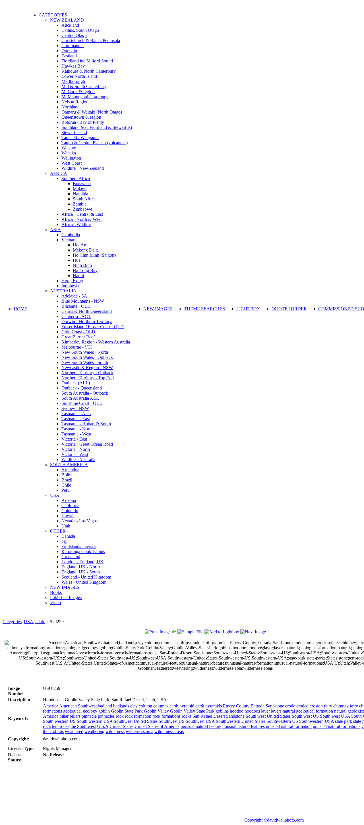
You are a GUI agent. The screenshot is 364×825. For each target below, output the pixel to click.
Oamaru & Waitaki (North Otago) (91, 112)
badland (105, 705)
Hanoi (78, 275)
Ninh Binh (82, 265)
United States (121, 726)
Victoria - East (74, 439)
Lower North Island (79, 76)
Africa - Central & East (82, 214)
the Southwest (83, 726)
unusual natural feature (201, 726)
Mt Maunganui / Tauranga (84, 96)
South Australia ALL (80, 398)
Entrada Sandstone (267, 705)
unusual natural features (243, 726)
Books (56, 592)
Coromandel (72, 45)
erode (290, 705)
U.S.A (102, 726)
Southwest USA (200, 721)
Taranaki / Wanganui (80, 137)
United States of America (157, 726)
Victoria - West (74, 454)
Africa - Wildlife (76, 224)
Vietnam (68, 239)
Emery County (236, 705)
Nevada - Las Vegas (79, 520)
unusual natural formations (336, 726)
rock (120, 716)
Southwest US (172, 721)
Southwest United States (136, 721)
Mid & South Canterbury (83, 86)
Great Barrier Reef (78, 336)
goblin (104, 711)
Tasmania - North (77, 428)
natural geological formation (308, 711)
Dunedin (69, 50)
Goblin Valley (156, 711)
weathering (94, 731)
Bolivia (68, 474)
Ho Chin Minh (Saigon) (94, 255)
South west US (305, 716)
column (145, 705)
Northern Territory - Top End (87, 377)
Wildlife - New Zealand (82, 168)
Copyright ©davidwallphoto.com (274, 820)
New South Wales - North (84, 352)
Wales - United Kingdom (83, 582)
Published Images (66, 597)
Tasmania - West (76, 434)
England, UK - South (80, 571)
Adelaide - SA (74, 296)
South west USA (335, 716)
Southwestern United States (240, 721)
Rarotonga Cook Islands (83, 551)
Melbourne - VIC (77, 347)
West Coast (71, 163)
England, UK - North (80, 566)
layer (265, 711)
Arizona (68, 500)
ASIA (55, 229)
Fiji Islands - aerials (78, 546)
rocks (186, 716)
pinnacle (89, 716)
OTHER (58, 531)
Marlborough (73, 81)
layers (276, 711)
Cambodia (70, 234)
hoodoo (236, 711)
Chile (66, 485)
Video (55, 602)
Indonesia (70, 285)
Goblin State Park (127, 711)
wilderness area (139, 731)
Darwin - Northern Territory (86, 321)
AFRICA (58, 173)
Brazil (66, 480)
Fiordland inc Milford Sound (87, 60)
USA (54, 495)
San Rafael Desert (209, 716)
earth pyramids (208, 705)
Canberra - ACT (76, 316)
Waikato (68, 147)
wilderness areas (169, 731)
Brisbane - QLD (76, 306)
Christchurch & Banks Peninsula (90, 40)
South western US (59, 721)
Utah (65, 526)
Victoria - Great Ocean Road (87, 444)
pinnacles (106, 716)
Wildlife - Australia (78, 459)
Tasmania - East (75, 418)
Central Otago (74, 35)
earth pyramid (181, 705)
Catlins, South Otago (80, 30)
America (50, 705)
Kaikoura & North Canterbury (88, 71)
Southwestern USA (316, 721)
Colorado (69, 510)
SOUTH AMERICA (69, 464)
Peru (65, 490)
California (70, 505)
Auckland (70, 25)
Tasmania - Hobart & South (86, 423)
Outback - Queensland (81, 388)
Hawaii (68, 515)
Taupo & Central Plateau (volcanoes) (94, 142)
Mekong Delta (86, 250)
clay (134, 705)
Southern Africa (75, 178)
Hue (76, 260)
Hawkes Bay (73, 66)
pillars (75, 716)
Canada (68, 536)
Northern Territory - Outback (87, 372)
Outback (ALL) (75, 382)
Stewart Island (74, 132)
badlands (121, 705)
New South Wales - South (84, 362)
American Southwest (78, 705)
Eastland (69, 55)
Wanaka (68, 152)
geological (72, 711)
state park (343, 721)
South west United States (268, 716)
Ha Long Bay (85, 270)
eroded (302, 705)
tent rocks (60, 726)
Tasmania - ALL (76, 413)
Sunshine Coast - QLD (82, 403)
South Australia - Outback (84, 393)
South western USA (95, 721)
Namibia (80, 193)
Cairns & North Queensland (86, 311)
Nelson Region (74, 101)
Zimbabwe (82, 209)
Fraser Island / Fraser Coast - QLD (92, 326)
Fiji (64, 541)
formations (52, 711)
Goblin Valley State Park (192, 711)
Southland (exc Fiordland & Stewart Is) (96, 127)
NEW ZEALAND (67, 20)
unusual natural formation (289, 726)
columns (160, 705)
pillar (64, 716)
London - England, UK (82, 561)
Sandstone (235, 716)
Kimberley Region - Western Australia (95, 342)
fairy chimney (336, 705)
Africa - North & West (81, 219)
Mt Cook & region (78, 91)
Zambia (79, 204)
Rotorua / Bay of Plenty (82, 122)
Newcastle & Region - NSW (87, 367)
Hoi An (79, 244)
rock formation (138, 716)
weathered (74, 731)
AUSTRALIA (63, 290)
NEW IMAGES (64, 587)
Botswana (82, 183)
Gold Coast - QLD (78, 331)
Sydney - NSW (75, 408)
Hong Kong (72, 280)
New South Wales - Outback (87, 357)
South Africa (84, 198)
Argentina (70, 469)
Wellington (71, 158)
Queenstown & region (81, 117)
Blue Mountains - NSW (82, 301)
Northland (70, 106)
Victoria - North (75, 449)
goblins (222, 711)
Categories (12, 621)
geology (90, 711)
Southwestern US (282, 721)
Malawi (79, 188)
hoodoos (252, 711)
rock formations (166, 716)
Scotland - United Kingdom (86, 577)
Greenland (70, 556)
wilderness (115, 731)
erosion (316, 705)
